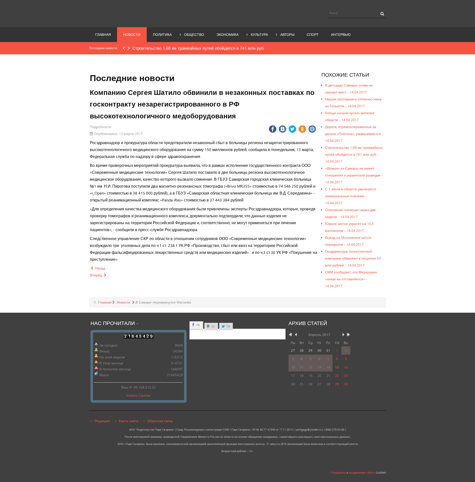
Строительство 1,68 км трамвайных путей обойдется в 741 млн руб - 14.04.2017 (353, 154)
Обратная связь (160, 420)
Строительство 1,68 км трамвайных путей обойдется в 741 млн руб (198, 48)
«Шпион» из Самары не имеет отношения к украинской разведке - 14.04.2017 (354, 175)
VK (213, 326)
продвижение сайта (361, 473)
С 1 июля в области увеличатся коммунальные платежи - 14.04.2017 (350, 195)
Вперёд (96, 275)
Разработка (339, 473)
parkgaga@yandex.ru (308, 430)
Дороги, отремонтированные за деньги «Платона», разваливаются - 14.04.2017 (354, 133)
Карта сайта (128, 420)
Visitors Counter (138, 395)
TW (227, 326)
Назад (99, 268)
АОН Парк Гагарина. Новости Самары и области (134, 13)
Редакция (102, 420)
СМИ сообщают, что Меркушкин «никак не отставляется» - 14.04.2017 (351, 278)
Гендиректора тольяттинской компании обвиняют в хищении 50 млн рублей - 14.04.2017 (353, 258)
